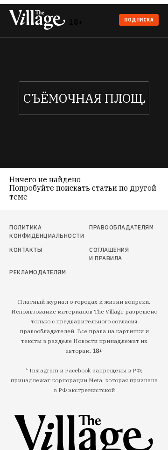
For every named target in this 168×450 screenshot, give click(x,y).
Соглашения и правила (109, 254)
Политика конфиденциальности (31, 231)
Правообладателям (109, 227)
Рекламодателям (31, 272)
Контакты (25, 249)
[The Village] (39, 20)
